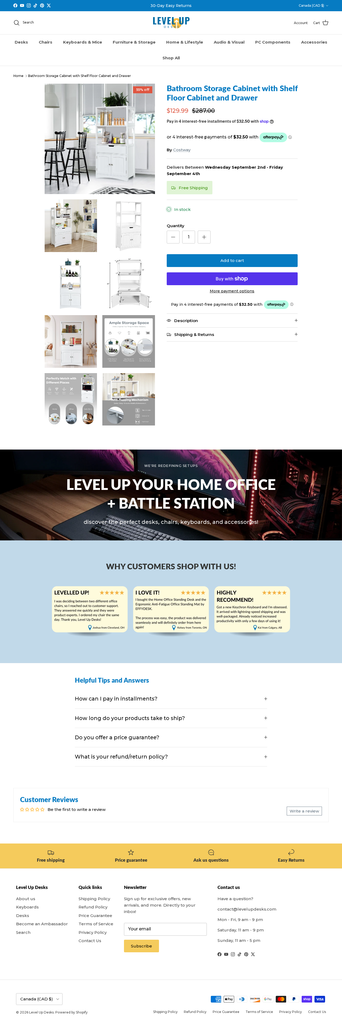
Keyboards (27, 907)
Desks (21, 42)
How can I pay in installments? (116, 698)
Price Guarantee (95, 915)
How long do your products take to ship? (130, 718)
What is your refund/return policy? (121, 756)
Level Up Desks (41, 1012)
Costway (182, 149)
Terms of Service (96, 923)
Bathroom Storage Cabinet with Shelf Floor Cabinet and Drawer (79, 76)
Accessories (314, 42)
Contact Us (90, 940)
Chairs (45, 42)
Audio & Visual (229, 42)
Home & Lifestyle (184, 42)
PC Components (272, 42)
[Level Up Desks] (171, 23)
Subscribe (141, 946)
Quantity (175, 225)
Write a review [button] (304, 811)
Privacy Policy (93, 932)
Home (18, 76)
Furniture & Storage (134, 42)
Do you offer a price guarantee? (117, 737)
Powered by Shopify (71, 1012)
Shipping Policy (94, 898)
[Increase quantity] (204, 237)
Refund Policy (93, 907)
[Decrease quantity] (173, 237)
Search (23, 932)
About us (25, 898)
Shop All (171, 57)
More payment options (232, 291)
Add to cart (232, 260)
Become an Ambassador (42, 923)
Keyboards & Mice (82, 42)
